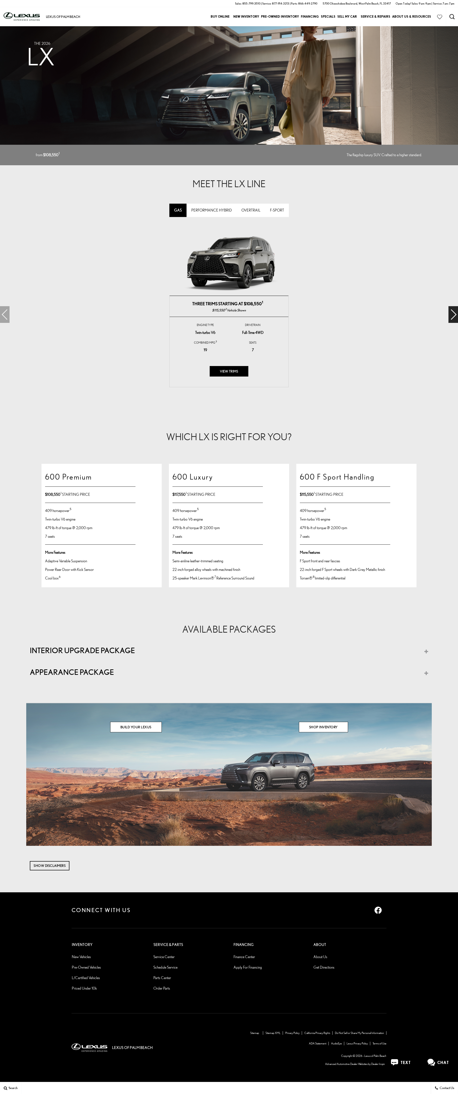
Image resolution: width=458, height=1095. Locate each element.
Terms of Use (379, 1043)
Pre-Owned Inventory (280, 16)
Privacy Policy (292, 1033)
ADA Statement (317, 1043)
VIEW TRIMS (229, 371)
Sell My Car (347, 16)
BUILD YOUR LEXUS (135, 727)
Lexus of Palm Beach (375, 1056)
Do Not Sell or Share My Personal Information (359, 1033)
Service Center (164, 957)
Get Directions (323, 967)
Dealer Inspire (378, 1064)
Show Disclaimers (50, 866)
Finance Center (244, 957)
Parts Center (162, 978)
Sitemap (254, 1033)
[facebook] (378, 910)
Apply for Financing (248, 967)
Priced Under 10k (84, 988)
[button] (452, 16)
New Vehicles (81, 957)
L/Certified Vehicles (86, 978)
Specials (328, 16)
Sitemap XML (273, 1033)
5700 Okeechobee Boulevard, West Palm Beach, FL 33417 (357, 3)
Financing (310, 16)
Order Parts (161, 988)
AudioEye (336, 1043)
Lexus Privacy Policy (357, 1043)
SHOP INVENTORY (323, 727)
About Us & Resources (411, 16)
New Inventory (246, 16)
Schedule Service (165, 967)
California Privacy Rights (317, 1033)
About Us (320, 957)
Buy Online (220, 16)
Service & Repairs (375, 16)
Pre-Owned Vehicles (86, 967)
